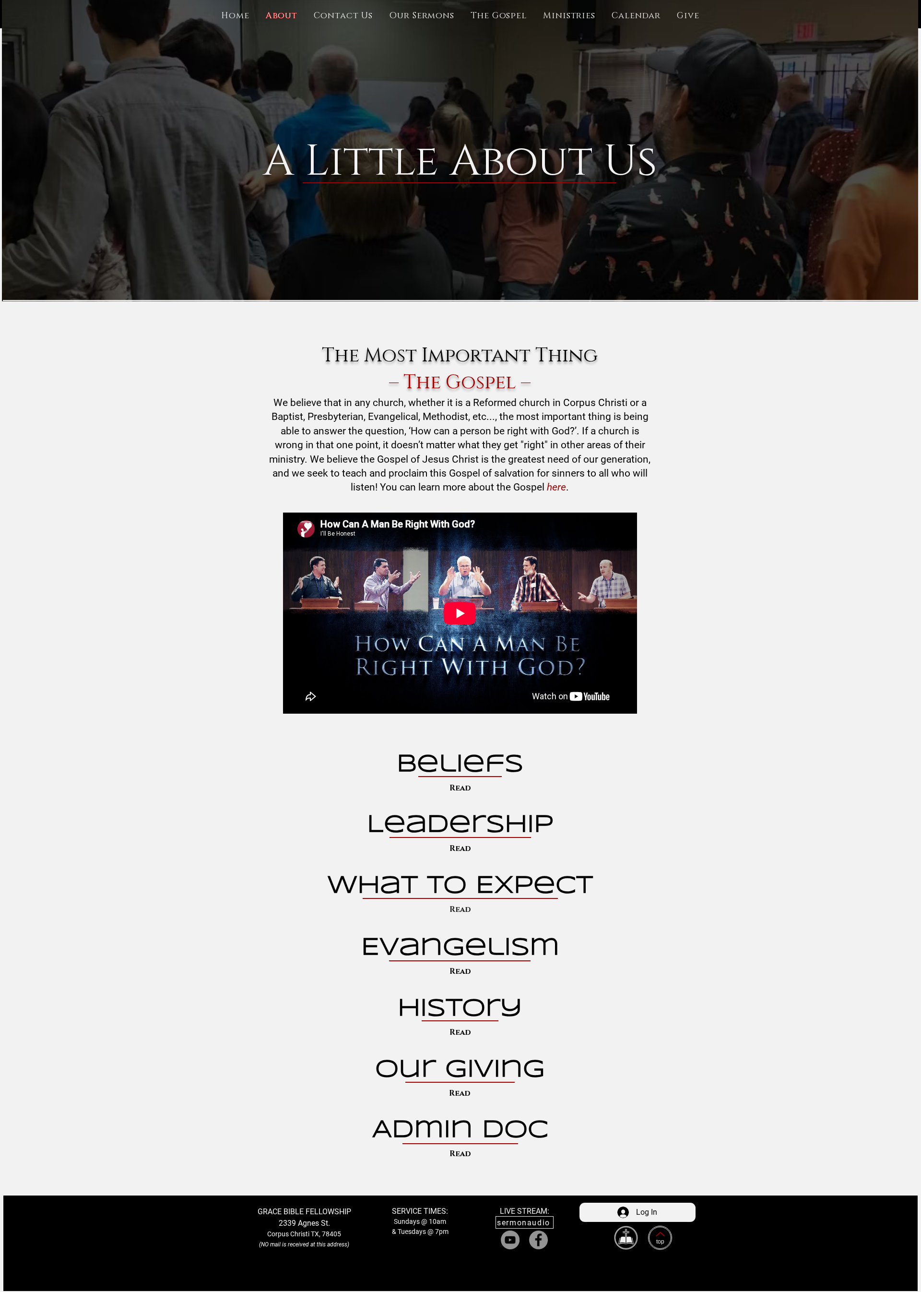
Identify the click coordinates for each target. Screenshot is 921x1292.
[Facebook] (538, 1240)
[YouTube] (510, 1240)
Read (460, 788)
